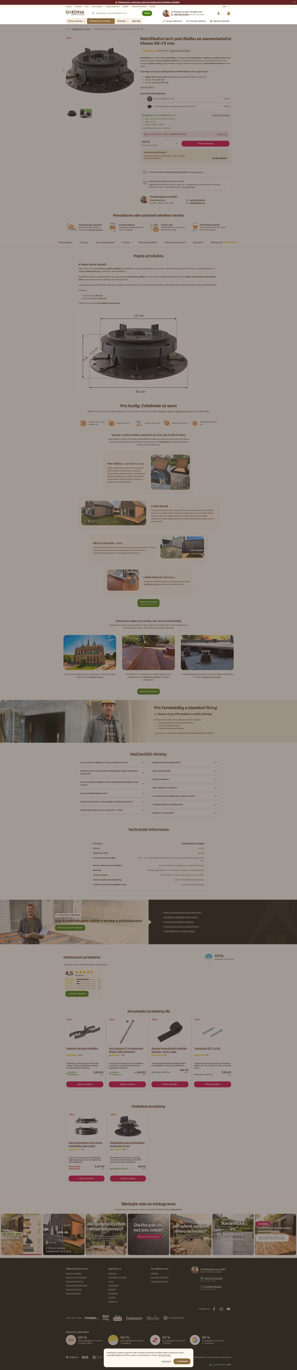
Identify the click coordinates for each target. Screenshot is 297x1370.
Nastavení (166, 1361)
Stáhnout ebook (171, 699)
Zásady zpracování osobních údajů (171, 706)
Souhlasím (183, 1361)
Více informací (164, 1355)
